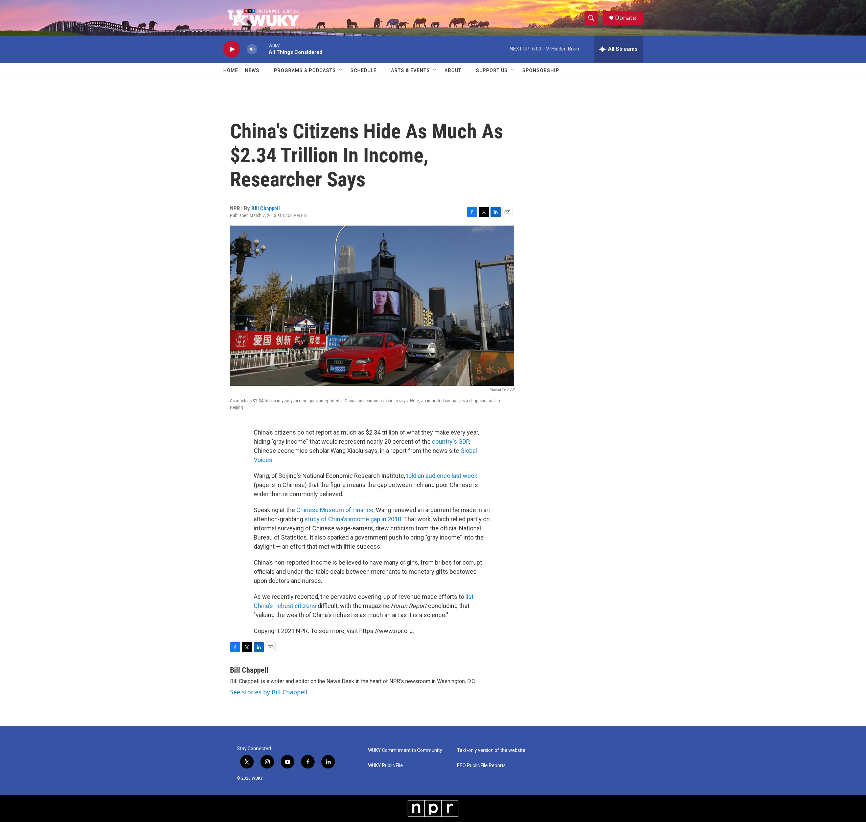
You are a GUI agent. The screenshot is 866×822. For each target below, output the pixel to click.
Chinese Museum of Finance (334, 509)
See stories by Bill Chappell (268, 692)
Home (230, 70)
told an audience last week (441, 475)
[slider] (263, 48)
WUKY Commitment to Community (405, 750)
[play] (231, 49)
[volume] (252, 49)
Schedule (363, 70)
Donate (625, 17)
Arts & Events (410, 70)
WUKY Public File (385, 765)
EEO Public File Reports (481, 765)
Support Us (492, 70)
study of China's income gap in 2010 (352, 519)
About (453, 70)
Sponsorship (540, 70)
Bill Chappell (265, 208)
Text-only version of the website (491, 750)
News (252, 70)
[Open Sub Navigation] (264, 70)
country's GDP (450, 441)
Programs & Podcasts (305, 70)
